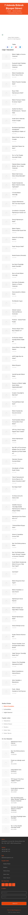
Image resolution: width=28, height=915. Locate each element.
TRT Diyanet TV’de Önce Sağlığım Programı (17, 779)
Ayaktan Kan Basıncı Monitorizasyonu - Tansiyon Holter (19, 110)
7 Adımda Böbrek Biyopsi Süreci (18, 526)
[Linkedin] (10, 884)
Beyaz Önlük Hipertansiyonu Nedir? (17, 92)
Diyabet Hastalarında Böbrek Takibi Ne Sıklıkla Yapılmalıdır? (18, 184)
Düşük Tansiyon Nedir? (18, 246)
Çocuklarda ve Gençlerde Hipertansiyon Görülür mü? (19, 211)
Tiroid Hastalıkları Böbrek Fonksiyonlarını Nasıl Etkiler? (18, 421)
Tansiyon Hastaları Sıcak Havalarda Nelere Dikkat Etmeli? (18, 645)
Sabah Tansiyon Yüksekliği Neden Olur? (19, 654)
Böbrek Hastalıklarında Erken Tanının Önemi (18, 74)
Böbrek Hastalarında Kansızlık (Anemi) (17, 411)
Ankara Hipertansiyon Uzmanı (17, 439)
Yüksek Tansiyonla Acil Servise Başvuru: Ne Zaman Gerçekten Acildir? (18, 479)
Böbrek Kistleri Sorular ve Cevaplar (18, 138)
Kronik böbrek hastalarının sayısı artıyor (17, 789)
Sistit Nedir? (15, 572)
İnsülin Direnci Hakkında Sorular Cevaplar (18, 119)
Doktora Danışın (8, 724)
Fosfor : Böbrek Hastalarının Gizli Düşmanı (19, 690)
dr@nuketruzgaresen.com (7, 857)
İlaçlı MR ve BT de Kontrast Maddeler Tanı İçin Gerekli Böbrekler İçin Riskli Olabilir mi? (19, 450)
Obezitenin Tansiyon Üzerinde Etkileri (17, 460)
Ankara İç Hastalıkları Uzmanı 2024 (17, 535)
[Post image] (6, 57)
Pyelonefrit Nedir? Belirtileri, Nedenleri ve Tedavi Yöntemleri (19, 65)
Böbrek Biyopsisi (16, 365)
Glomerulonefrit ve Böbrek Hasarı (18, 293)
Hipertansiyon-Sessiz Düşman (17, 599)
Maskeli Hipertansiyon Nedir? (17, 617)
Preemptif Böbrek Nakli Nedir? (18, 403)
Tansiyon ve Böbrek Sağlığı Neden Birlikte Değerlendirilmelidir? (19, 385)
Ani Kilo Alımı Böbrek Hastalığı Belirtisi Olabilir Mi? (18, 339)
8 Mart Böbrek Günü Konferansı (16, 770)
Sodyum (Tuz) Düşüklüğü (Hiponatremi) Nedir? (18, 663)
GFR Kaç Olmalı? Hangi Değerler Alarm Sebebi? (18, 430)
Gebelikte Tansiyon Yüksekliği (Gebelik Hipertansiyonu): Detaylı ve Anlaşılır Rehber (19, 507)
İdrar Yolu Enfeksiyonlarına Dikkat (19, 544)
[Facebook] (7, 47)
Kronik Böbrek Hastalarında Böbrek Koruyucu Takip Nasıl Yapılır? (19, 564)
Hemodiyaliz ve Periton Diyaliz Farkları (18, 469)
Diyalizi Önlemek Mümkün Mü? (19, 635)
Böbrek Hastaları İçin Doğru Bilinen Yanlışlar (17, 608)
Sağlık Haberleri (8, 712)
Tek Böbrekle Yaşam (17, 301)
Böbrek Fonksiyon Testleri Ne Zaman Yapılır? (18, 100)
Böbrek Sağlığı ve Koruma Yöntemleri (18, 55)
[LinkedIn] (20, 47)
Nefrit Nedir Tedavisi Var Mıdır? (18, 147)
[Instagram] (6, 884)
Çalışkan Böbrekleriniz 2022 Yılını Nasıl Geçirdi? (18, 202)
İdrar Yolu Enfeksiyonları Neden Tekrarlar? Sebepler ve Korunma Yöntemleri (19, 554)
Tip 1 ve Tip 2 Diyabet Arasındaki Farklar (17, 156)
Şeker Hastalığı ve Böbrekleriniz (16, 681)
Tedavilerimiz (7, 720)
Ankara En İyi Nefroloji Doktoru (17, 238)
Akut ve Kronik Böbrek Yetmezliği (17, 274)
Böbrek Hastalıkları (15, 37)
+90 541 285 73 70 (6, 851)
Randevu (6, 727)
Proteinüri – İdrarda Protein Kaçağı (19, 320)
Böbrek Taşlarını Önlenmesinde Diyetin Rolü (19, 229)
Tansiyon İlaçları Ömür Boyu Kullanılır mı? (17, 329)
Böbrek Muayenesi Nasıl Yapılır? (18, 581)
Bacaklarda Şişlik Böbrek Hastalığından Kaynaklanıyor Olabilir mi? (18, 129)
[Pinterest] (16, 47)
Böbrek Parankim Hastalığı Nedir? (19, 83)
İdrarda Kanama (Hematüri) (19, 255)
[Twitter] (12, 47)
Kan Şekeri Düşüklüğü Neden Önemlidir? (17, 265)
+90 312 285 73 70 (6, 849)
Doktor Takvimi (7, 733)
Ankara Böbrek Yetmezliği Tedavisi (18, 348)
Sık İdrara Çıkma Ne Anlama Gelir (17, 496)
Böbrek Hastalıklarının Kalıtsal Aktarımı (17, 672)
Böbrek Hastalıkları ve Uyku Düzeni (17, 590)
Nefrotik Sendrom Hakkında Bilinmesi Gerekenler (17, 312)
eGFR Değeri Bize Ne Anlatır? (17, 357)
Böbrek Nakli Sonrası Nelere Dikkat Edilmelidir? (18, 175)
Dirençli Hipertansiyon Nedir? (17, 220)
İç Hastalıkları (7, 709)
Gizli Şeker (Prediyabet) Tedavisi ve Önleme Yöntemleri (18, 284)
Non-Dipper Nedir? (17, 487)
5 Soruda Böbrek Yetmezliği (16, 193)
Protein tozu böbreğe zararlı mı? (18, 761)
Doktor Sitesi (7, 730)
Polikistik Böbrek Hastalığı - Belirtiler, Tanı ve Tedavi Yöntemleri (19, 166)
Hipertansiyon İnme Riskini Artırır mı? (19, 517)
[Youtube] (13, 884)
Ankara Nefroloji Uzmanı (18, 625)
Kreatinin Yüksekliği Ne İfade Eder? (18, 394)
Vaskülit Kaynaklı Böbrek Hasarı (18, 375)
